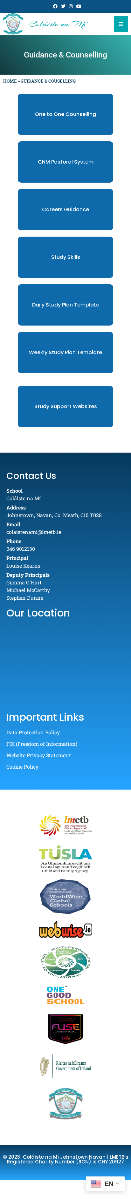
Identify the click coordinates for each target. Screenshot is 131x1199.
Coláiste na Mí (57, 24)
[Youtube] (79, 6)
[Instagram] (71, 6)
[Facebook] (55, 6)
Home (10, 81)
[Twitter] (63, 6)
